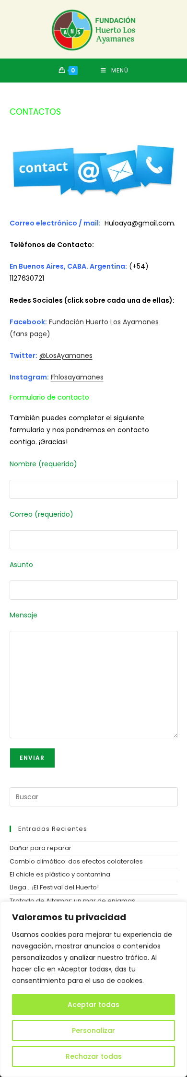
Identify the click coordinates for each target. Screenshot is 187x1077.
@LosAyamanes (66, 355)
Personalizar (93, 1030)
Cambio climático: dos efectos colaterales (76, 861)
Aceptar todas (93, 1004)
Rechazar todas (94, 1056)
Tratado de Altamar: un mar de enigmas (72, 900)
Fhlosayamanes (77, 377)
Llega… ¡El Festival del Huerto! (54, 887)
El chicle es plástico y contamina (60, 874)
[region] (93, 989)
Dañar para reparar (40, 847)
